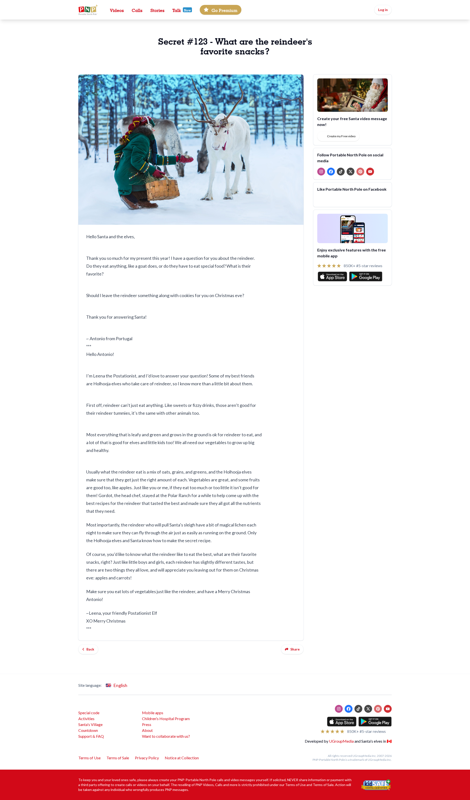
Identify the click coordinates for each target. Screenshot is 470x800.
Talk (176, 10)
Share (295, 649)
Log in (383, 10)
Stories (157, 10)
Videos (117, 10)
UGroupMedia (341, 741)
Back (90, 649)
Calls (137, 10)
